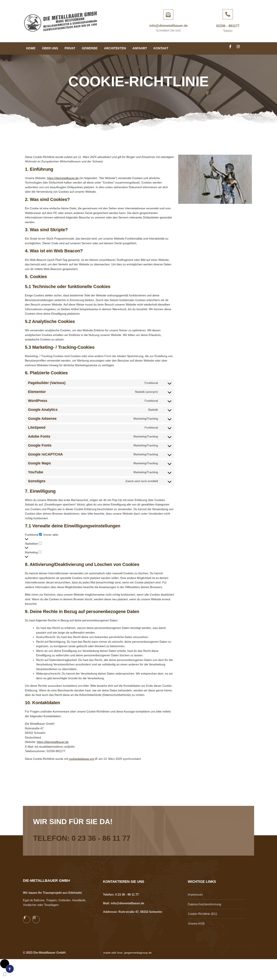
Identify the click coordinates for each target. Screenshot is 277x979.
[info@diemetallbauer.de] (168, 15)
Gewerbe (90, 48)
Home (30, 48)
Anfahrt (139, 48)
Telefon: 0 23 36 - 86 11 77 (81, 838)
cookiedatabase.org (81, 758)
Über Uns (50, 48)
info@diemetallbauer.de (168, 26)
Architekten (115, 48)
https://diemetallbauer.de (63, 178)
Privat (69, 48)
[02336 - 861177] (228, 14)
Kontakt (161, 48)
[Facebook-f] (232, 48)
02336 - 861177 (227, 26)
